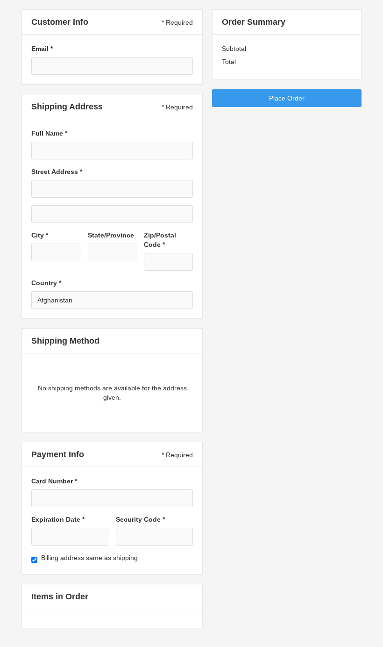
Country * (46, 283)
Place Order (287, 98)
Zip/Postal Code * (160, 239)
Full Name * (49, 133)
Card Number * (54, 481)
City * (39, 235)
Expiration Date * (58, 519)
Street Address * (56, 171)
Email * (42, 48)
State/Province (111, 235)
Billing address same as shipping (89, 557)
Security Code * (140, 519)
